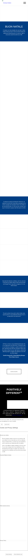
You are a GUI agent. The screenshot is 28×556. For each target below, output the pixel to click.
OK (1, 424)
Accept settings (9, 554)
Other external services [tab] (5, 505)
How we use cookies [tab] (4, 435)
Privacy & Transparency (17, 415)
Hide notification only (18, 554)
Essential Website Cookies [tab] (5, 455)
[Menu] (24, 3)
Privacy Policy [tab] (3, 540)
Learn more (7, 424)
